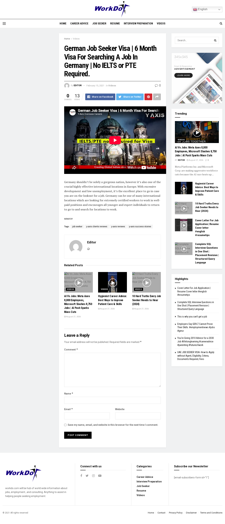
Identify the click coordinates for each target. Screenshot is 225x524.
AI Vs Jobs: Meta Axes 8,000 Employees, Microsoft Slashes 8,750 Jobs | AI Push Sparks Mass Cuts (78, 304)
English (202, 9)
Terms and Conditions (211, 512)
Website (119, 409)
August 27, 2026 (73, 317)
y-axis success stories (140, 226)
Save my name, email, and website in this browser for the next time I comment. (113, 424)
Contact (161, 512)
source (68, 218)
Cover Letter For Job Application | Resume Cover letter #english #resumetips (207, 228)
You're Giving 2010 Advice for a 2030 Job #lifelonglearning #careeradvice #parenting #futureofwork (195, 341)
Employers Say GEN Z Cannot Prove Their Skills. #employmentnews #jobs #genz (196, 327)
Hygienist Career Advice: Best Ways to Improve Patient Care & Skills (112, 300)
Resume (115, 23)
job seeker (77, 226)
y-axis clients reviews (96, 226)
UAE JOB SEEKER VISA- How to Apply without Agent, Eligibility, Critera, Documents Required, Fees (195, 355)
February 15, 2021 (95, 85)
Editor (78, 85)
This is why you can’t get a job (192, 316)
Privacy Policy (175, 512)
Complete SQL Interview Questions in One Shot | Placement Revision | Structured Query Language (195, 305)
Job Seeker (99, 23)
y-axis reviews (118, 226)
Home (63, 23)
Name (68, 393)
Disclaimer (191, 512)
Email (68, 409)
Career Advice (79, 23)
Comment (71, 349)
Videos (161, 23)
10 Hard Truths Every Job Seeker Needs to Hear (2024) (146, 300)
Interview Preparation (138, 23)
